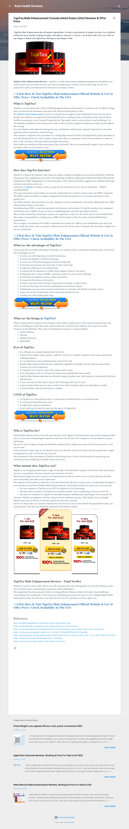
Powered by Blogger (66, 817)
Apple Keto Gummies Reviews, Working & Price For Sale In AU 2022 (48, 755)
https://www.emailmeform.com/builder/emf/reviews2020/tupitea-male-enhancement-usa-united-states (58, 629)
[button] (114, 19)
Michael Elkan (70, 822)
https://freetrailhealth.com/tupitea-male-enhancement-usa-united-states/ (45, 626)
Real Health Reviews (28, 6)
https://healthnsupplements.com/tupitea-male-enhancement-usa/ (42, 623)
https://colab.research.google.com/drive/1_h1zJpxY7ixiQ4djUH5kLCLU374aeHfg (50, 632)
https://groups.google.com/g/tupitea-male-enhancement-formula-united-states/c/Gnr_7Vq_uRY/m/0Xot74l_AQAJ (64, 635)
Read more (110, 747)
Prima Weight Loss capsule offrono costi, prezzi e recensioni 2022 (47, 726)
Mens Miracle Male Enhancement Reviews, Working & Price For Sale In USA (52, 784)
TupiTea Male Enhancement (30, 114)
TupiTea (29, 187)
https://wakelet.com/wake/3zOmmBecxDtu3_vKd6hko (37, 638)
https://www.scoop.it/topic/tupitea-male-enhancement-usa (39, 641)
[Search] (119, 7)
